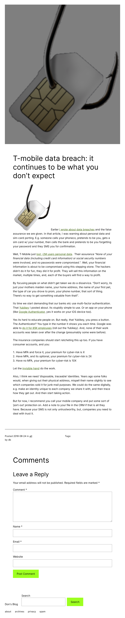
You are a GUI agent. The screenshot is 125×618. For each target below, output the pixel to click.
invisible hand (30, 368)
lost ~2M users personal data (54, 254)
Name (17, 526)
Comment (20, 489)
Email (17, 541)
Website (18, 556)
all (31, 436)
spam (42, 611)
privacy (32, 611)
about (8, 611)
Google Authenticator (32, 311)
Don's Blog (11, 604)
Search (25, 595)
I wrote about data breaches (77, 229)
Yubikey (24, 307)
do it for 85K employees (37, 328)
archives (19, 611)
